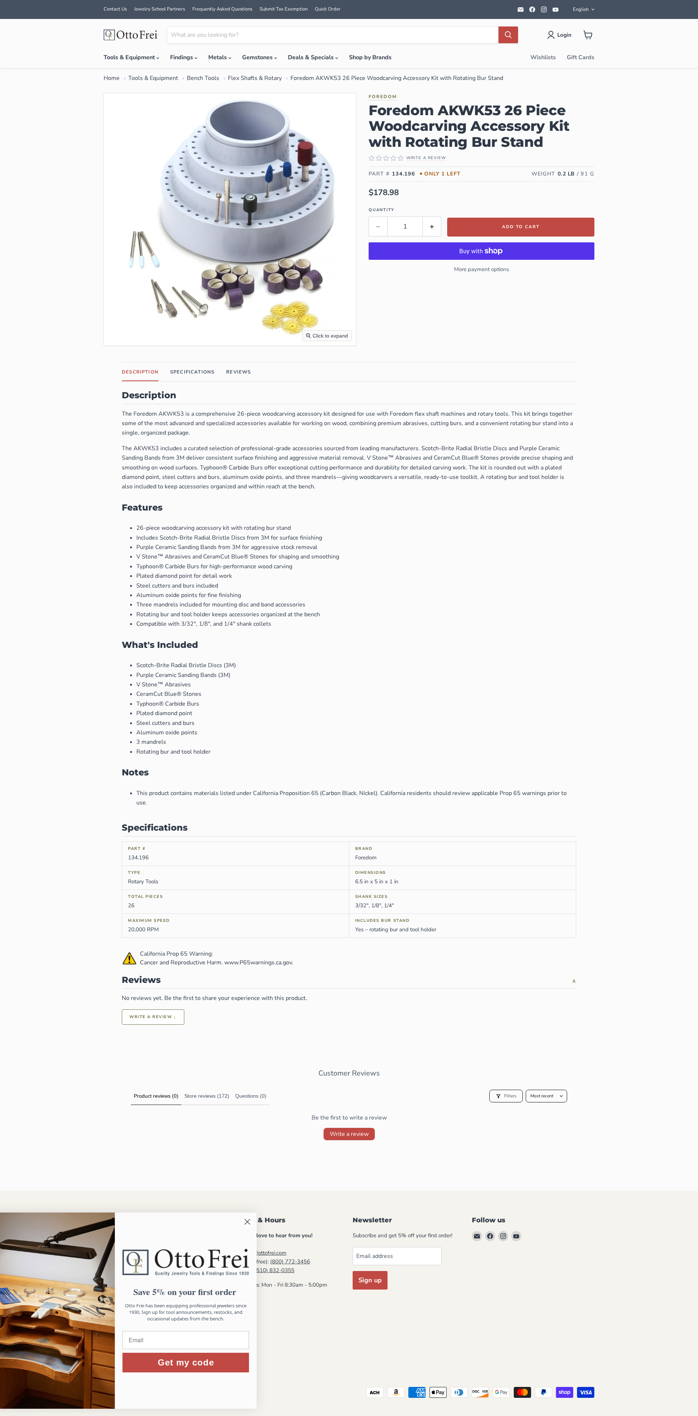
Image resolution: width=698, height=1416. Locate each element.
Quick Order (328, 9)
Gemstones (258, 57)
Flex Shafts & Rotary (255, 78)
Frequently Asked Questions (222, 9)
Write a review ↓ (153, 1017)
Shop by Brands (370, 57)
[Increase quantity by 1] (432, 227)
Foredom (383, 96)
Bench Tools (203, 78)
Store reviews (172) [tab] (206, 1096)
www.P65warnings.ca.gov (258, 963)
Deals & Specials (311, 57)
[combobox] (332, 35)
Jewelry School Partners (159, 9)
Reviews (238, 372)
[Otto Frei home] (131, 35)
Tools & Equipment (130, 57)
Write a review (349, 1134)
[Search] (508, 35)
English (581, 9)
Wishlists (543, 57)
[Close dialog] (281, 1221)
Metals (218, 57)
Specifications (192, 372)
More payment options (481, 269)
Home (112, 78)
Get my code (220, 1362)
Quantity (381, 210)
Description (140, 372)
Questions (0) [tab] (250, 1096)
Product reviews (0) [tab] (156, 1096)
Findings (182, 57)
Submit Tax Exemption (284, 9)
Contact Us (115, 9)
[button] (560, 35)
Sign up (370, 1280)
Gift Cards (580, 57)
